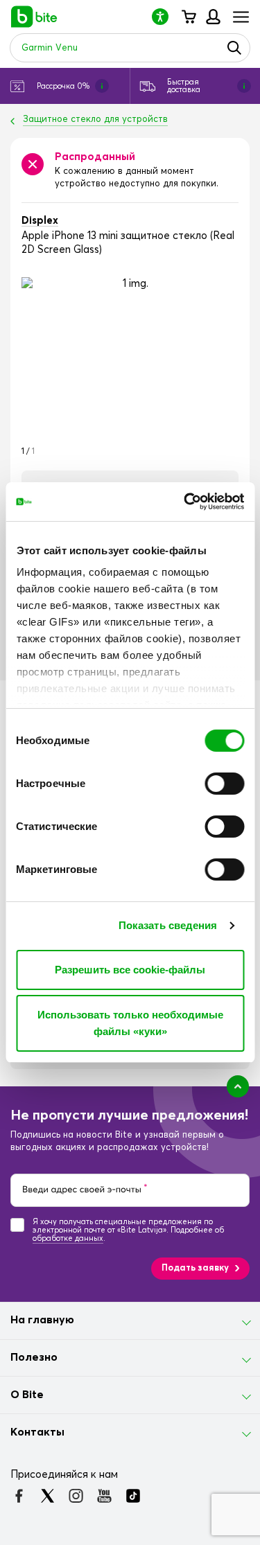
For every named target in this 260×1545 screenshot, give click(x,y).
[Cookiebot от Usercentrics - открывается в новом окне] (185, 502)
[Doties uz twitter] (47, 1496)
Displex (39, 220)
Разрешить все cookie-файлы (130, 969)
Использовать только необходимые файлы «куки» (130, 1023)
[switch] (224, 783)
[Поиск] (234, 48)
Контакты (37, 1432)
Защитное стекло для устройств (95, 119)
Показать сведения (168, 925)
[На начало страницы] (238, 1086)
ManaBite (212, 16)
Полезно (34, 1357)
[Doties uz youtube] (104, 1496)
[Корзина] (188, 16)
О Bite (27, 1394)
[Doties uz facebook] (19, 1496)
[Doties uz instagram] (76, 1496)
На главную (42, 1319)
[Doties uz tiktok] (132, 1496)
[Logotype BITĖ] (34, 17)
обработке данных (68, 1238)
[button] (166, 16)
